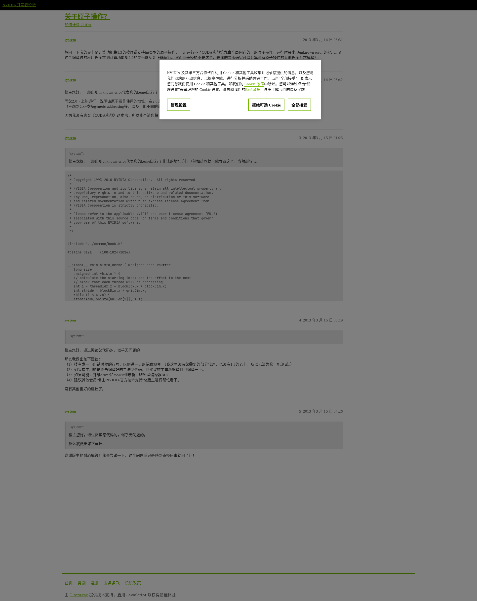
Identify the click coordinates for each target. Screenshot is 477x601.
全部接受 (299, 105)
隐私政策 (252, 90)
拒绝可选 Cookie (266, 105)
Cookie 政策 (254, 84)
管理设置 (179, 105)
